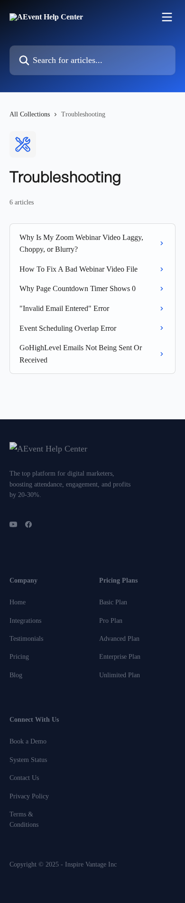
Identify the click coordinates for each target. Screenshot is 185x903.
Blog (15, 675)
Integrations (25, 620)
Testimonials (26, 638)
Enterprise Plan (119, 656)
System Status (28, 759)
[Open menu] (167, 17)
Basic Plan (113, 602)
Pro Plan (110, 620)
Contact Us (24, 777)
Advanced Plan (119, 638)
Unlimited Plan (119, 675)
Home (17, 602)
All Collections (29, 114)
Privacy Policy (29, 796)
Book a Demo (27, 741)
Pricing (19, 656)
